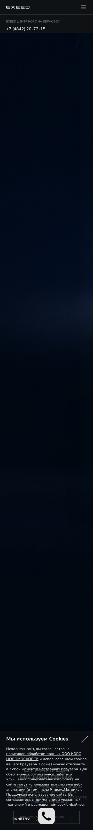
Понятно (21, 819)
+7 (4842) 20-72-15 (25, 29)
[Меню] (84, 7)
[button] (85, 739)
